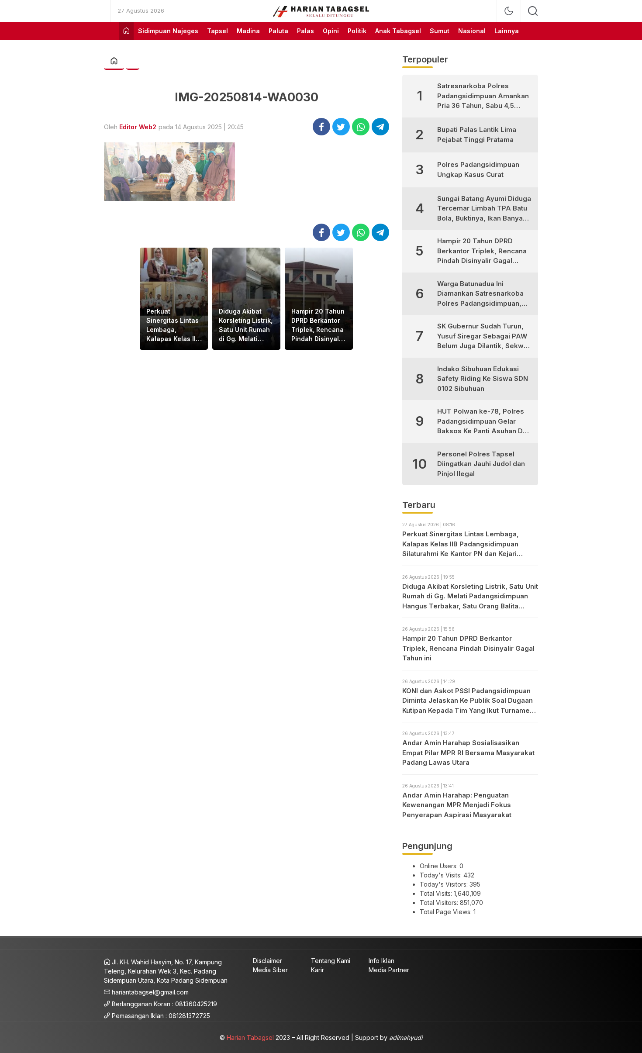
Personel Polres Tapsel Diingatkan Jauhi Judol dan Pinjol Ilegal (481, 464)
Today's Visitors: (444, 884)
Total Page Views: (446, 911)
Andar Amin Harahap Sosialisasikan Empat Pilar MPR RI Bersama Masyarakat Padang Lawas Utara (468, 752)
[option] (174, 299)
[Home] (126, 31)
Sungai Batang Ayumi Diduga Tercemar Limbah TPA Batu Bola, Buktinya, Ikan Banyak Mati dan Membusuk (484, 209)
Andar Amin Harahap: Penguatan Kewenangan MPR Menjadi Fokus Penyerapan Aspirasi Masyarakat (456, 805)
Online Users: (439, 866)
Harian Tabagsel (250, 1037)
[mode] (509, 11)
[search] (533, 11)
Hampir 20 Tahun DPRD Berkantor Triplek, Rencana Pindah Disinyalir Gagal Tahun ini (318, 325)
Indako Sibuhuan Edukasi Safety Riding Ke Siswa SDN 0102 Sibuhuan (482, 379)
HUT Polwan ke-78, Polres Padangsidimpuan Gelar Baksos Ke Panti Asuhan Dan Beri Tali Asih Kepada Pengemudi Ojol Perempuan (484, 421)
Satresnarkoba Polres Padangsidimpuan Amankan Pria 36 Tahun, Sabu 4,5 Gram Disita (483, 96)
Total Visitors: (440, 902)
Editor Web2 (137, 127)
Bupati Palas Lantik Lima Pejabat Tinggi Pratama (476, 134)
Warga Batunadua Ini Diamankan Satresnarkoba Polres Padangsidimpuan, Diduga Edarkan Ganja (480, 294)
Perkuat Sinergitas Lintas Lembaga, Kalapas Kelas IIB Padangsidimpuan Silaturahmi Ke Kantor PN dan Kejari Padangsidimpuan (174, 325)
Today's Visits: (441, 875)
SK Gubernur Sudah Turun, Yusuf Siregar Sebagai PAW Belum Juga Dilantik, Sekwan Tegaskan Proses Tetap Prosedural (484, 336)
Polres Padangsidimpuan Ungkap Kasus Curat (478, 169)
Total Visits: (437, 893)
